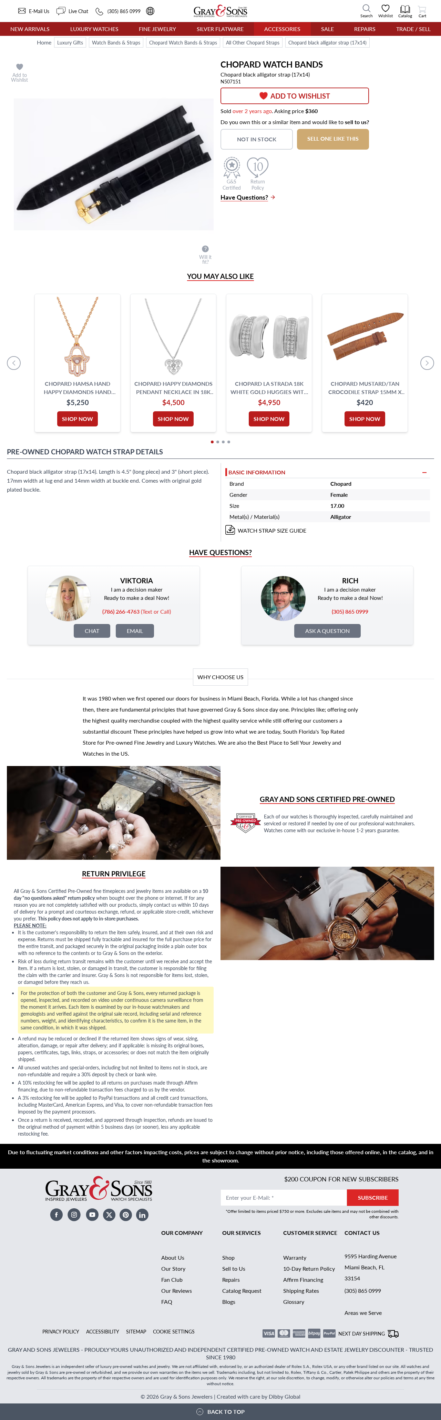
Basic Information (256, 472)
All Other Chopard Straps (252, 42)
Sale (327, 29)
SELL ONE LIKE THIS (333, 138)
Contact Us (362, 1233)
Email (135, 631)
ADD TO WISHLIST (300, 96)
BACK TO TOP (226, 1412)
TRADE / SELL (413, 29)
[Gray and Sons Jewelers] (220, 11)
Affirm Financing (303, 1279)
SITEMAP (136, 1331)
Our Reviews (176, 1291)
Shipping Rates (301, 1291)
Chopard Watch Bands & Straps (183, 42)
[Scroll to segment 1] (212, 442)
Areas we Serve (363, 1313)
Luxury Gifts (70, 42)
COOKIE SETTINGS (174, 1331)
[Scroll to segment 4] (228, 442)
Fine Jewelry (157, 29)
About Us (172, 1257)
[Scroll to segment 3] (223, 442)
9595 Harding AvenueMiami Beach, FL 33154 (371, 1267)
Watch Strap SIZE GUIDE (272, 530)
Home (44, 42)
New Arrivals (30, 29)
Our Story (173, 1268)
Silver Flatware (220, 29)
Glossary (293, 1302)
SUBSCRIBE (373, 1197)
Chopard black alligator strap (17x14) (327, 42)
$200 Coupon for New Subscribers (341, 1179)
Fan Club (172, 1279)
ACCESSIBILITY (102, 1331)
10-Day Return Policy (309, 1268)
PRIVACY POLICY (60, 1331)
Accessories (282, 29)
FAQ (166, 1302)
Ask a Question (327, 631)
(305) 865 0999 (363, 1291)
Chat (92, 631)
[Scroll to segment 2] (217, 442)
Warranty (294, 1257)
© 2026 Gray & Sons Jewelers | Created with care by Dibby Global (220, 1396)
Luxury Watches (94, 29)
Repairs (365, 29)
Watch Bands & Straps (116, 42)
